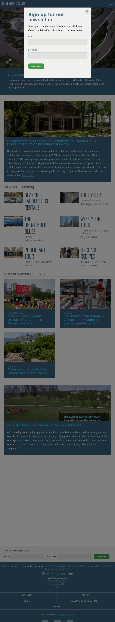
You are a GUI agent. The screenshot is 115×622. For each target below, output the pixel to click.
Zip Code (32, 50)
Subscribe (36, 66)
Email (31, 37)
